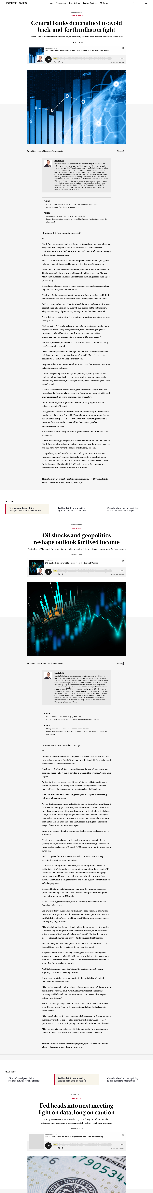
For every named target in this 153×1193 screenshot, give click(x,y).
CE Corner (104, 3)
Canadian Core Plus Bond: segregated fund (63, 207)
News (51, 3)
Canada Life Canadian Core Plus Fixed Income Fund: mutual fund (72, 204)
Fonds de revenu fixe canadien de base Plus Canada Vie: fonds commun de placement (76, 220)
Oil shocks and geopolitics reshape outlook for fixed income (24, 509)
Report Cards (74, 3)
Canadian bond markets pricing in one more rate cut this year (122, 509)
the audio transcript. (71, 233)
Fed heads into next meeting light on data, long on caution (72, 509)
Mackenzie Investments (53, 151)
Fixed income (76, 16)
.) (71, 745)
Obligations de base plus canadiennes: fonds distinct (67, 216)
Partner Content (90, 3)
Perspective (61, 3)
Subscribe (136, 3)
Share (119, 151)
